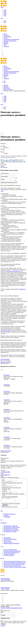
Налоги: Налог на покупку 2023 (12, 565)
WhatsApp (3, 608)
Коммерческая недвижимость (11, 543)
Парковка (3, 161)
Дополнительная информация (10, 496)
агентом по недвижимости (13, 271)
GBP (5, 14)
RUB (5, 12)
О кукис (3, 625)
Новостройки (7, 36)
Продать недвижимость (10, 40)
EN (4, 81)
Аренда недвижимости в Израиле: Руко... (15, 562)
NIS (5, 15)
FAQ (5, 45)
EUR (5, 11)
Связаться (6, 46)
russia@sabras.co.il (5, 587)
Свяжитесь (22, 289)
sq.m (5, 21)
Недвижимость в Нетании (11, 528)
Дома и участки (8, 542)
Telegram (8, 608)
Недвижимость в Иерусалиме (11, 527)
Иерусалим (7, 88)
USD (5, 10)
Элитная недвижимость (10, 539)
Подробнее (7, 375)
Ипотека (6, 42)
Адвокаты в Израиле (9, 553)
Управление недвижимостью (11, 39)
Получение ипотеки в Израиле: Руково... (14, 564)
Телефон (4, 491)
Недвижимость (4, 522)
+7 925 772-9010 (5, 589)
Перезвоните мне (5, 618)
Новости (6, 43)
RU (5, 82)
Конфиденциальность (9, 514)
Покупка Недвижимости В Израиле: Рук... (15, 561)
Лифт (13, 160)
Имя (3, 480)
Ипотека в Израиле (9, 555)
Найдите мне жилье (6, 362)
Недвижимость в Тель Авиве (11, 530)
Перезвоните (14, 608)
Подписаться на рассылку (10, 506)
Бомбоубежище (19, 161)
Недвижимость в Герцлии (11, 526)
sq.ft (5, 22)
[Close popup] (1, 609)
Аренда (6, 38)
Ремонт (19, 160)
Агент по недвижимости (10, 549)
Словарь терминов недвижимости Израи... (15, 567)
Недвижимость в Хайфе (10, 531)
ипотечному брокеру (6, 330)
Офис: (2, 476)
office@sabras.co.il (5, 474)
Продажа (6, 35)
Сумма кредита (5, 173)
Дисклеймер (7, 516)
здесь (2, 191)
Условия (6, 515)
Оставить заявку (5, 606)
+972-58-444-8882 (5, 472)
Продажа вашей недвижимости (12, 551)
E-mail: (2, 473)
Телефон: (3, 470)
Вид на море (7, 540)
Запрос (2, 166)
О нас (5, 33)
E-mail (4, 484)
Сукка (2, 163)
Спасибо (3, 624)
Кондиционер (6, 160)
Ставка (2, 179)
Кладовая (10, 161)
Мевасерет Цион (8, 89)
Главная (6, 85)
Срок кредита (4, 176)
